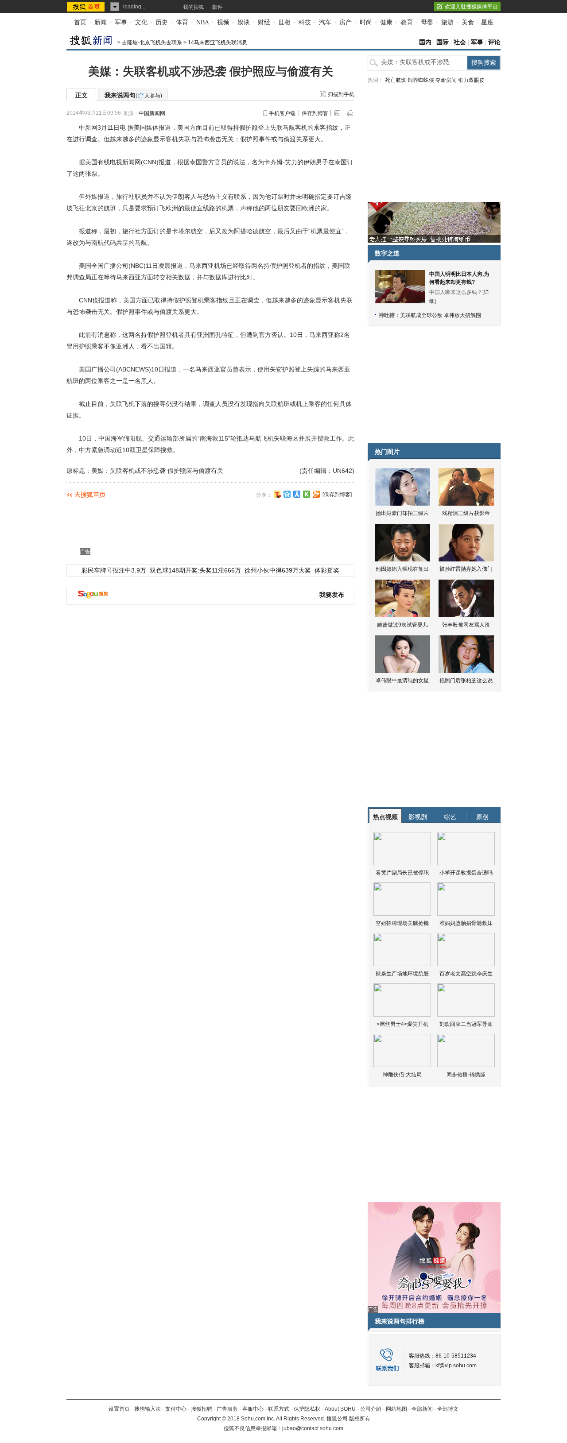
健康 (386, 22)
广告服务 (227, 1409)
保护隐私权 (307, 1409)
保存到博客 (315, 113)
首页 (80, 22)
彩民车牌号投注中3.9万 (114, 570)
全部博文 (447, 1409)
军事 (121, 22)
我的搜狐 (193, 7)
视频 (223, 22)
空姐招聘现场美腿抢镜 (402, 923)
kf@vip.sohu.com (456, 1365)
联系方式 (278, 1409)
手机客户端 (282, 113)
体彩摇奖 (327, 570)
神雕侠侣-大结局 (402, 1075)
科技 (305, 22)
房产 (345, 22)
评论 (494, 42)
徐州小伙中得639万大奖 (278, 570)
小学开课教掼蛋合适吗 (466, 873)
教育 (406, 22)
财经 (264, 22)
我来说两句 (133, 95)
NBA (202, 22)
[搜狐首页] (86, 6)
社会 (460, 42)
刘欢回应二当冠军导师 (466, 1024)
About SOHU (340, 1409)
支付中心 (175, 1409)
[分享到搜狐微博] (277, 494)
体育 (182, 22)
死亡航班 (395, 80)
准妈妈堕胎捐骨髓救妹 (466, 923)
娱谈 (243, 22)
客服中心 (253, 1409)
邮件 (217, 7)
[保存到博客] (337, 494)
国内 (425, 42)
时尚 (366, 22)
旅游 (447, 22)
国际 (442, 42)
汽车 (325, 22)
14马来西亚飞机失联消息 (217, 42)
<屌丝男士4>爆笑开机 (402, 1024)
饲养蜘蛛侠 (421, 80)
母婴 (427, 22)
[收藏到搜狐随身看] (306, 494)
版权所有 (359, 1419)
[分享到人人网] (296, 494)
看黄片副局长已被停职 (402, 873)
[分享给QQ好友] (287, 494)
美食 (468, 22)
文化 (141, 22)
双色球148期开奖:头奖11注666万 (195, 570)
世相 (284, 22)
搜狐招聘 (201, 1409)
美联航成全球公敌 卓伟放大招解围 (440, 315)
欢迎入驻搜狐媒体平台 (471, 7)
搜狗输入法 (147, 1409)
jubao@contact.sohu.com (312, 1428)
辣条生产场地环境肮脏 (402, 974)
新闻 (100, 22)
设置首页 (119, 1409)
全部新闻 (422, 1409)
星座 (487, 22)
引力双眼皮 (471, 80)
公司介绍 (370, 1409)
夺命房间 (446, 80)
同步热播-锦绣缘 (466, 1075)
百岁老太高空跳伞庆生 (466, 974)
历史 (161, 22)
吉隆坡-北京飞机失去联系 (152, 42)
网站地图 (396, 1409)
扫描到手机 (341, 94)
